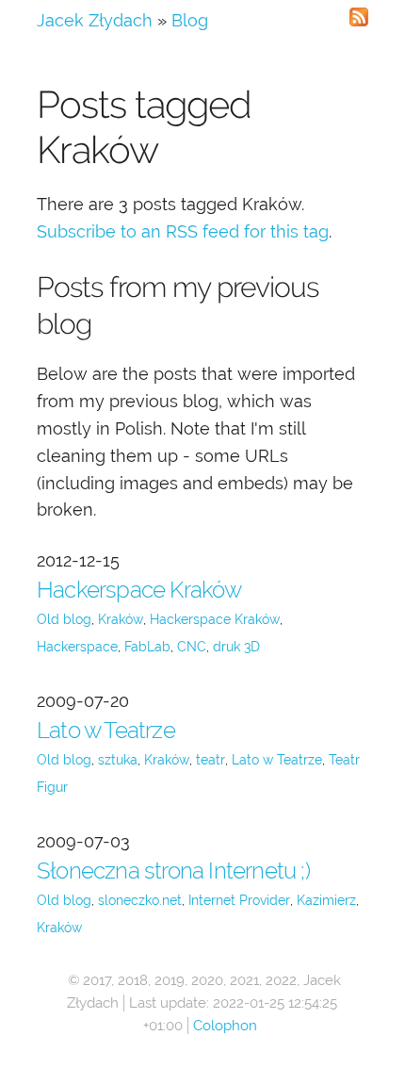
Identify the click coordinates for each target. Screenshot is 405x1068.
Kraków (120, 619)
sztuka (118, 759)
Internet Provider (239, 900)
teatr (210, 759)
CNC (191, 646)
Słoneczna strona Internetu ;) (173, 870)
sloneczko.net (140, 900)
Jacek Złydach (95, 20)
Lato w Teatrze (106, 730)
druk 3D (236, 646)
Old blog (64, 619)
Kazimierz (326, 900)
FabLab (147, 646)
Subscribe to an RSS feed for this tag (183, 231)
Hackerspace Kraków (139, 589)
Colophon (225, 1025)
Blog (189, 20)
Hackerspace (77, 646)
